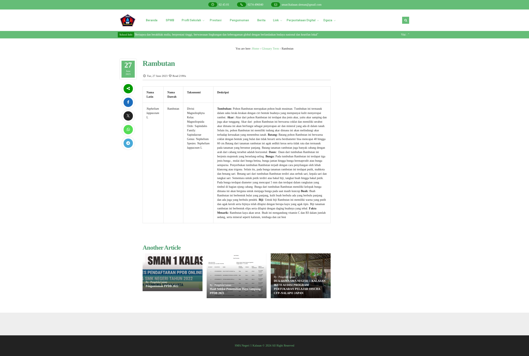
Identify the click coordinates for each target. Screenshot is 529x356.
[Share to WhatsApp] (128, 129)
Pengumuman (239, 20)
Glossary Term (270, 48)
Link (276, 20)
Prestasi (216, 20)
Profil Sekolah (191, 20)
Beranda (151, 20)
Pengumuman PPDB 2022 (162, 286)
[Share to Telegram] (128, 143)
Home (255, 48)
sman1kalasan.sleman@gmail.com (302, 4)
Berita (261, 20)
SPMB (170, 20)
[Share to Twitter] (128, 116)
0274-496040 (255, 4)
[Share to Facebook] (128, 102)
